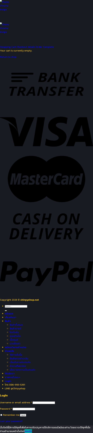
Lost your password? (11, 421)
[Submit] (6, 310)
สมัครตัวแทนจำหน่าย (15, 347)
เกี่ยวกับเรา (10, 317)
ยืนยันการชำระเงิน (19, 358)
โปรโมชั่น (14, 332)
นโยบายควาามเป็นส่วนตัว (22, 370)
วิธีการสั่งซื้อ (16, 355)
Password (6, 409)
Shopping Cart (8, 47)
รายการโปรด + (12, 377)
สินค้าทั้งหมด (16, 325)
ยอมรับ (28, 431)
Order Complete (45, 47)
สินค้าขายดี (15, 328)
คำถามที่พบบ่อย (18, 366)
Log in (23, 415)
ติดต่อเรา (10, 373)
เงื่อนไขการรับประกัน (20, 362)
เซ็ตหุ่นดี (14, 340)
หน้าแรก (9, 313)
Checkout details (26, 47)
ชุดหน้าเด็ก (15, 336)
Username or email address (16, 402)
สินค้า (8, 321)
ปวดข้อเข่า (15, 343)
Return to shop (8, 57)
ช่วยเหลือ (9, 351)
